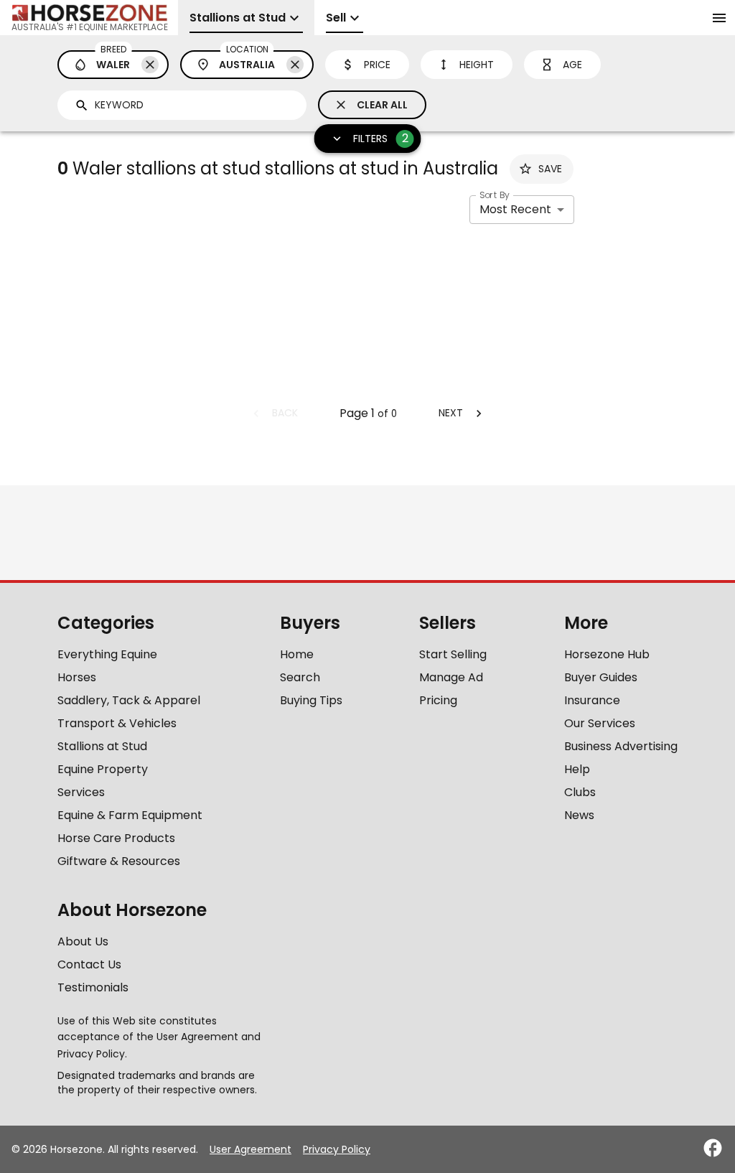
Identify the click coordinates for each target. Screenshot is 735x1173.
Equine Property (102, 769)
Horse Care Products (116, 838)
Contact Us (89, 964)
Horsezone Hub (607, 654)
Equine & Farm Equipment (129, 815)
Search (300, 677)
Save (550, 169)
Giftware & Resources (118, 861)
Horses (76, 677)
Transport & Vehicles (117, 723)
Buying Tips (311, 700)
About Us (82, 941)
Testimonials (92, 987)
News (579, 815)
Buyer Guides (600, 677)
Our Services (599, 723)
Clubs (580, 792)
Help (577, 769)
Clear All (382, 105)
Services (81, 792)
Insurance (592, 700)
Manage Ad (451, 677)
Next (451, 413)
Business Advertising (621, 746)
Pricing (438, 700)
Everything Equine (107, 654)
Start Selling (453, 654)
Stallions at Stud (102, 746)
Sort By (494, 195)
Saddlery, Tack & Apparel (128, 700)
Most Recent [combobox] (515, 209)
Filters (380, 138)
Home (297, 654)
